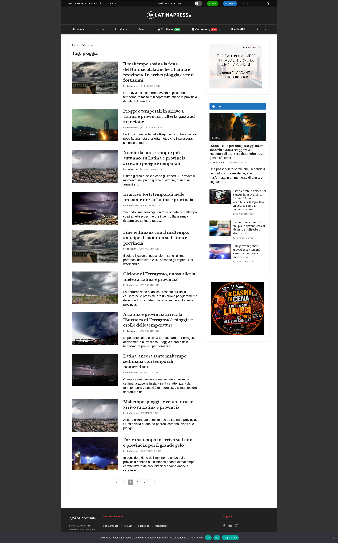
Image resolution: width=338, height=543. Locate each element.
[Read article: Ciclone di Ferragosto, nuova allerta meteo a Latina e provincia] (95, 288)
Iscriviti (230, 3)
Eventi (142, 29)
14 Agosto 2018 (150, 285)
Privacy (88, 3)
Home (80, 29)
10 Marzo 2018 (150, 413)
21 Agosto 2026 (237, 162)
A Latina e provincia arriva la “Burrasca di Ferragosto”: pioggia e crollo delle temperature (158, 320)
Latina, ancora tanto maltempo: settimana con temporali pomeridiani (155, 361)
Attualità (239, 29)
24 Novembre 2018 (152, 127)
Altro (260, 29)
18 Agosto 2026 (244, 238)
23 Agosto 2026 (244, 261)
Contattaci (112, 3)
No (216, 537)
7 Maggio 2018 (150, 372)
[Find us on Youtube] (230, 526)
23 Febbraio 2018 (151, 451)
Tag (83, 45)
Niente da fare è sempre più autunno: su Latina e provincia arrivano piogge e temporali (154, 158)
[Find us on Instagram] (236, 526)
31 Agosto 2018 (150, 249)
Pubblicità (99, 3)
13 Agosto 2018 (150, 331)
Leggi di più (230, 537)
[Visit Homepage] (169, 15)
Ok (208, 537)
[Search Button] (267, 3)
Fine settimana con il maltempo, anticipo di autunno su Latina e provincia (156, 238)
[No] (333, 537)
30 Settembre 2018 (152, 169)
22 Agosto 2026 (244, 214)
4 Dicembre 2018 (151, 86)
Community (205, 29)
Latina (99, 29)
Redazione (132, 86)
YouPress (170, 29)
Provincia (121, 29)
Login (212, 3)
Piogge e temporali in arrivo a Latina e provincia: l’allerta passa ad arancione (159, 116)
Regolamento (76, 3)
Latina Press (83, 526)
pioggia (91, 45)
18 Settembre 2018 (152, 205)
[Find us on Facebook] (224, 526)
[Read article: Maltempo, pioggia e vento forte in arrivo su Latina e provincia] (95, 415)
